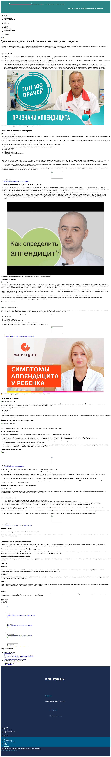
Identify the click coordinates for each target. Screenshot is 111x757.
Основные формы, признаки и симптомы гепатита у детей (19, 336)
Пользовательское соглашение (10, 749)
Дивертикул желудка (9, 653)
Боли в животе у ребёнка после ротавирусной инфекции (18, 656)
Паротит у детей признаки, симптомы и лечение (19, 635)
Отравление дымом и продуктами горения (15, 659)
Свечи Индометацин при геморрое (13, 661)
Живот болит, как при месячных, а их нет (17, 645)
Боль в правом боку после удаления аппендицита (16, 181)
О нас (5, 22)
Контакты (6, 23)
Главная (6, 15)
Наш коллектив (8, 18)
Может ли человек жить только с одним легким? (19, 625)
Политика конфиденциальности (31, 749)
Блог (5, 20)
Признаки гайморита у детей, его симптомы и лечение (18, 525)
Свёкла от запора (8, 664)
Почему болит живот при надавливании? (14, 466)
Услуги (5, 16)
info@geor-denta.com (74, 8)
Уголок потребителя (9, 19)
